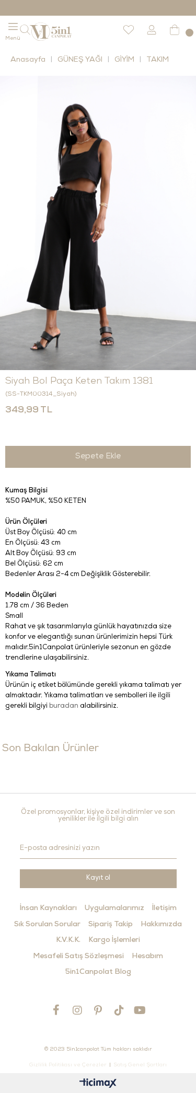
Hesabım (147, 956)
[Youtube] (140, 1010)
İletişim (164, 908)
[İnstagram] (77, 1010)
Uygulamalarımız (114, 908)
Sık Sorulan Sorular (47, 924)
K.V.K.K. (68, 940)
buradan (63, 706)
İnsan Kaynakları (48, 908)
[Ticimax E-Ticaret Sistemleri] (98, 1084)
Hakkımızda (161, 924)
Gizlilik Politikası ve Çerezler (68, 1065)
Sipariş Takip (110, 924)
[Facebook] (56, 1009)
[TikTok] (119, 1010)
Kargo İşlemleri (114, 940)
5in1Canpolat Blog (98, 972)
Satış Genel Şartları (140, 1065)
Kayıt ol (98, 878)
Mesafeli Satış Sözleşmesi (78, 956)
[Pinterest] (98, 1010)
